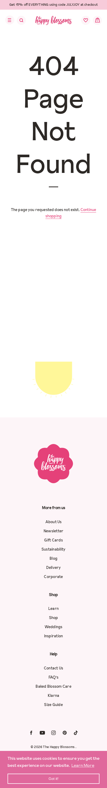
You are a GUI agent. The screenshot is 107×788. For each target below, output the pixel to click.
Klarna (53, 695)
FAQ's (53, 677)
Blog (53, 558)
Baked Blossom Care (53, 686)
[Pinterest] (64, 732)
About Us (53, 521)
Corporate (53, 576)
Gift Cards (53, 540)
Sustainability (54, 549)
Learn (53, 608)
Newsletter (54, 531)
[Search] (18, 21)
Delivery (53, 567)
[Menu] (8, 20)
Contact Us (53, 668)
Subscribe (53, 398)
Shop (53, 617)
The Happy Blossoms (59, 747)
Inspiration (53, 636)
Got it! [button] (53, 779)
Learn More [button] (82, 765)
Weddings (54, 626)
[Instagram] (53, 732)
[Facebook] (31, 732)
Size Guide (53, 704)
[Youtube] (42, 732)
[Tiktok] (75, 732)
